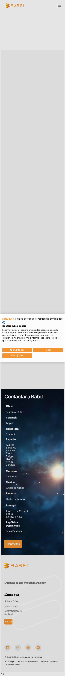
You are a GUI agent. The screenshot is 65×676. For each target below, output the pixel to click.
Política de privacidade (50, 318)
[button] (8, 319)
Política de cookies (25, 318)
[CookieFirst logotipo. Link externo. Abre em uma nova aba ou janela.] (3, 322)
